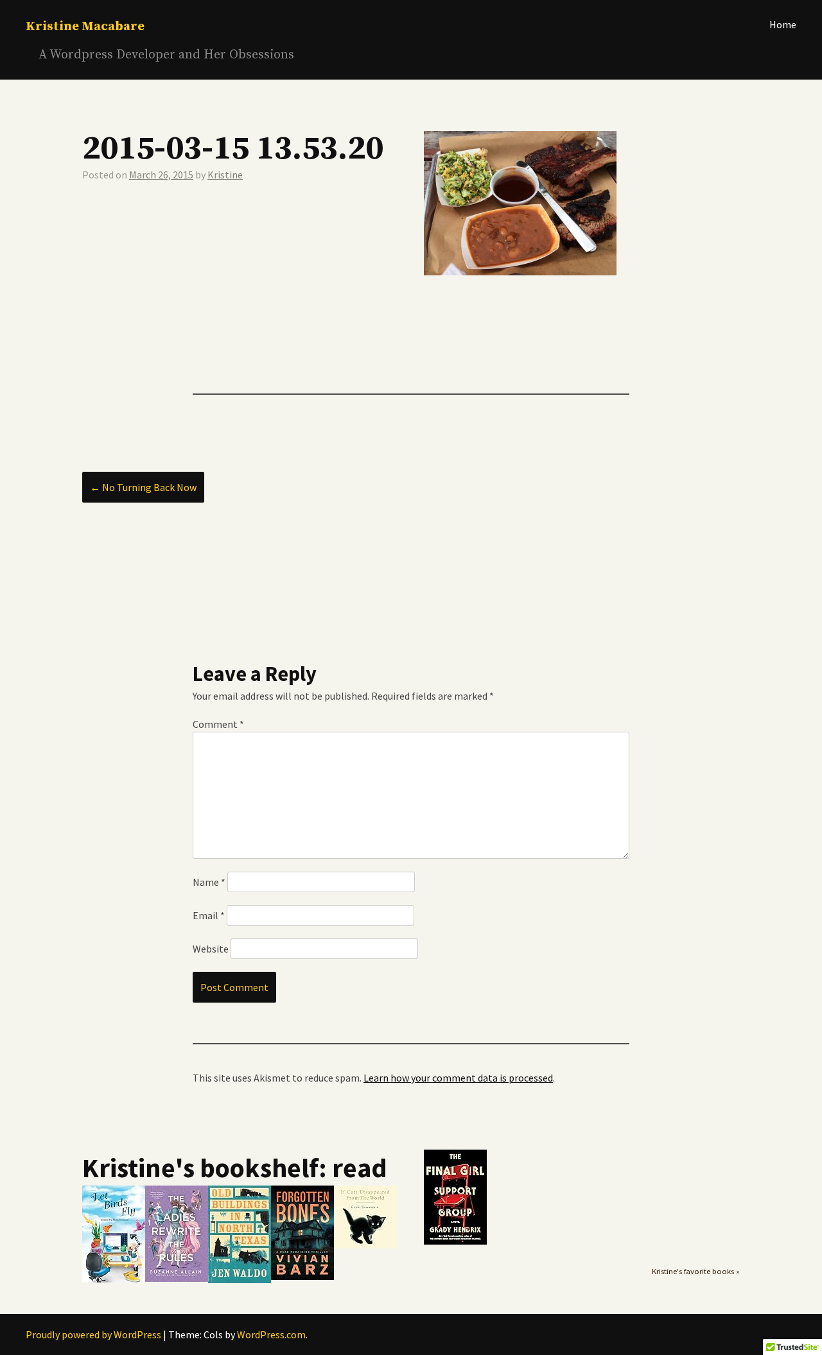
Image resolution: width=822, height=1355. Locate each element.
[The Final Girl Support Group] (455, 1241)
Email (209, 915)
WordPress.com (271, 1334)
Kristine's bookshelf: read (234, 1167)
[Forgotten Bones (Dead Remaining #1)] (302, 1276)
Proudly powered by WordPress (93, 1334)
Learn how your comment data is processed (458, 1077)
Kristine (225, 174)
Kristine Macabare (85, 27)
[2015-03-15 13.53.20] (520, 271)
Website (211, 948)
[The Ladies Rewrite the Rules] (176, 1278)
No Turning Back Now (143, 487)
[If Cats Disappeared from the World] (365, 1245)
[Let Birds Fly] (113, 1279)
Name (209, 882)
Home (782, 24)
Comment (218, 724)
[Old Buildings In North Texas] (239, 1280)
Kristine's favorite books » (696, 1271)
